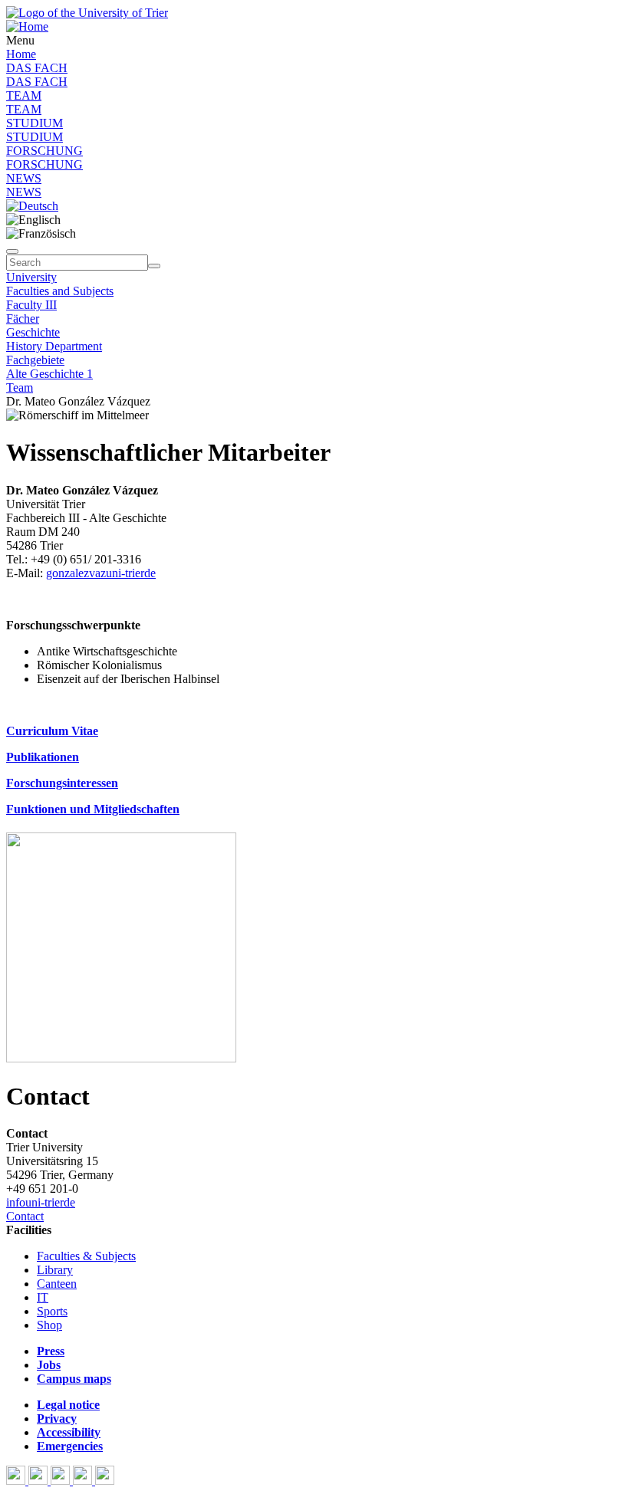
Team (19, 387)
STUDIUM (34, 123)
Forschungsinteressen (62, 783)
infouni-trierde (40, 1202)
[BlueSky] (39, 1480)
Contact (25, 1216)
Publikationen (42, 756)
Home (21, 54)
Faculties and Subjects (60, 290)
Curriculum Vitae (52, 730)
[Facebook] (17, 1480)
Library (55, 1269)
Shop (49, 1324)
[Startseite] (87, 12)
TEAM (23, 95)
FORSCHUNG (44, 150)
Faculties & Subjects (86, 1256)
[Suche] (12, 251)
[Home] (27, 26)
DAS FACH (37, 67)
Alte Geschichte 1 (49, 373)
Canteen (57, 1283)
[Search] (154, 266)
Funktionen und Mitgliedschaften (92, 809)
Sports (52, 1311)
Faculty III (31, 304)
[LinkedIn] (104, 1480)
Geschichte (33, 332)
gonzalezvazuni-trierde (101, 573)
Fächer (22, 318)
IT (42, 1297)
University (31, 277)
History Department (54, 346)
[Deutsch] (32, 205)
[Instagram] (84, 1480)
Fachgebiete (35, 359)
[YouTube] (62, 1480)
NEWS (23, 178)
